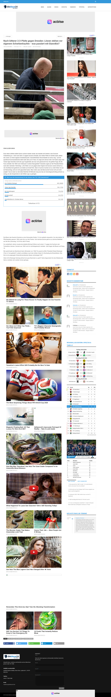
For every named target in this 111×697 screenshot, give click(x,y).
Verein (56, 7)
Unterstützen (92, 7)
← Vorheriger (8, 36)
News (42, 7)
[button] (9, 643)
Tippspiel (82, 7)
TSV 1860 (11, 638)
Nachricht (37, 675)
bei (84, 288)
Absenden (61, 688)
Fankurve (73, 7)
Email (36, 668)
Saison (49, 7)
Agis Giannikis (18, 638)
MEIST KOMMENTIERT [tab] (82, 481)
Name (36, 662)
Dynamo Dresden (28, 638)
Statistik (64, 7)
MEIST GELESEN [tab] (71, 481)
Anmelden (5, 1)
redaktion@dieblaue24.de (9, 684)
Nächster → (60, 36)
